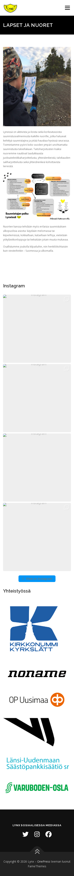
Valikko (67, 8)
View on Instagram (39, 578)
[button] (37, 329)
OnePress (43, 861)
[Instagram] (37, 834)
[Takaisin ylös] (37, 851)
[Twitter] (25, 834)
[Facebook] (48, 834)
